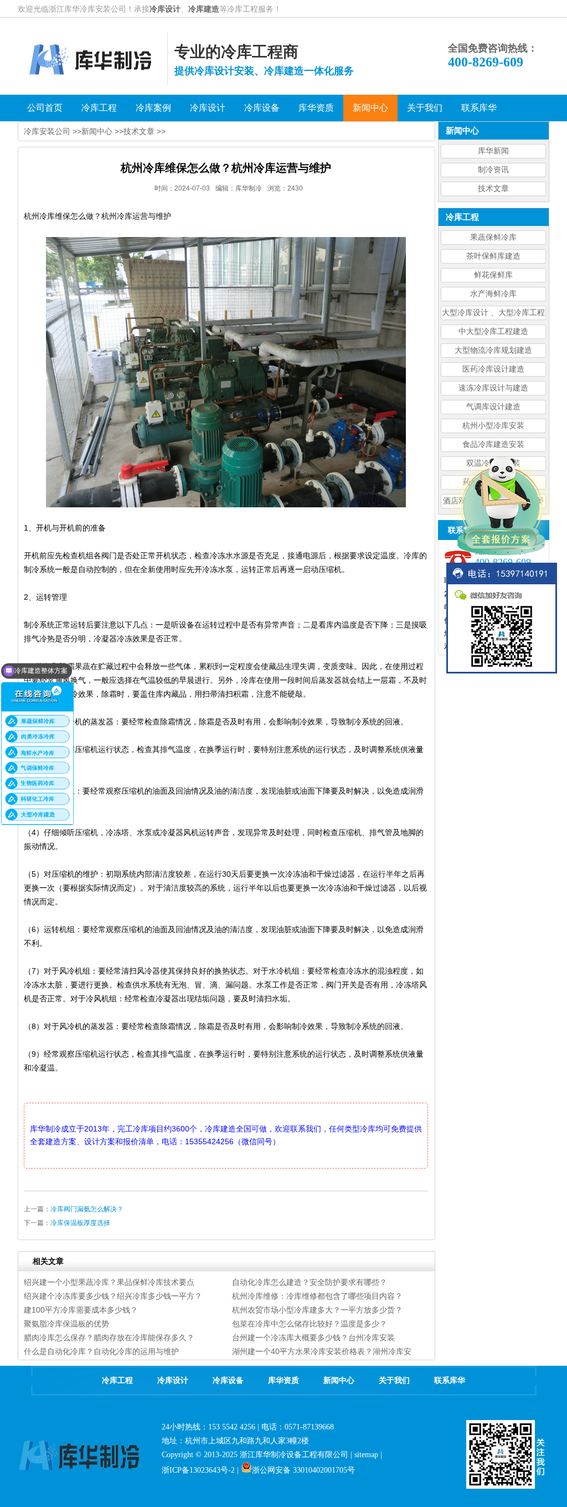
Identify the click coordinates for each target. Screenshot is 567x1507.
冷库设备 (228, 1380)
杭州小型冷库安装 (493, 425)
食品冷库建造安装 (493, 444)
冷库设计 (165, 8)
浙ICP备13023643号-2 (198, 1470)
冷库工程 (117, 1380)
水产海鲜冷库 (493, 294)
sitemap (366, 1455)
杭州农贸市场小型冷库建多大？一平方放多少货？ (317, 1309)
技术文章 (493, 188)
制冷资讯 (493, 170)
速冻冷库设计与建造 (493, 388)
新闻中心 (96, 131)
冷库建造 (203, 8)
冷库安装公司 (47, 131)
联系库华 (449, 1380)
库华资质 (283, 1380)
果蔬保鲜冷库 (493, 237)
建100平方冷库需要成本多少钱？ (81, 1309)
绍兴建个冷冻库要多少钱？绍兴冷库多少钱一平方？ (113, 1296)
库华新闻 (493, 151)
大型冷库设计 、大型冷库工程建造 (493, 314)
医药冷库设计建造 (493, 369)
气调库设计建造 (493, 407)
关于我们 (394, 1380)
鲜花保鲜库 (493, 275)
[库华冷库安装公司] (92, 83)
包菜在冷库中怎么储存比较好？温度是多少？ (309, 1323)
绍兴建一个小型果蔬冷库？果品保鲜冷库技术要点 (109, 1282)
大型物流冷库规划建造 (493, 350)
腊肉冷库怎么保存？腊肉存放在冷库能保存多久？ (109, 1337)
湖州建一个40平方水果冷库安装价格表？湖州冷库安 (321, 1351)
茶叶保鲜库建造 (493, 256)
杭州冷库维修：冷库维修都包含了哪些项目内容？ (317, 1296)
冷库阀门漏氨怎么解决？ (86, 1209)
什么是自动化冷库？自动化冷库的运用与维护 (101, 1351)
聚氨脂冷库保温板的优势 (66, 1323)
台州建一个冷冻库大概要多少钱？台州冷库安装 (313, 1337)
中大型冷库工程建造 (493, 331)
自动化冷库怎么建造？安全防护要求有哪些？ (309, 1282)
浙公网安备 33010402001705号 (303, 1470)
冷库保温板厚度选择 (80, 1223)
